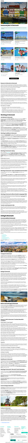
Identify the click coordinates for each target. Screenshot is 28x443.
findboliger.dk (4, 234)
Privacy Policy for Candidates (20, 441)
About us (8, 428)
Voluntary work (2, 434)
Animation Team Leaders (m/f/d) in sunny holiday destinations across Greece (6, 58)
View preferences (24, 440)
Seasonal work (2, 435)
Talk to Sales (9, 432)
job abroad (8, 152)
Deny (18, 440)
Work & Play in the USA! (4, 72)
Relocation (8, 429)
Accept (13, 440)
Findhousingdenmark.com (6, 238)
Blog (7, 430)
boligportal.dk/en (4, 235)
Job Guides (1, 436)
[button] (26, 434)
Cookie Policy (15, 441)
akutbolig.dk (4, 236)
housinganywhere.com (5, 237)
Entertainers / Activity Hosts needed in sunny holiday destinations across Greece (6, 42)
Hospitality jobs (16, 432)
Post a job (8, 431)
